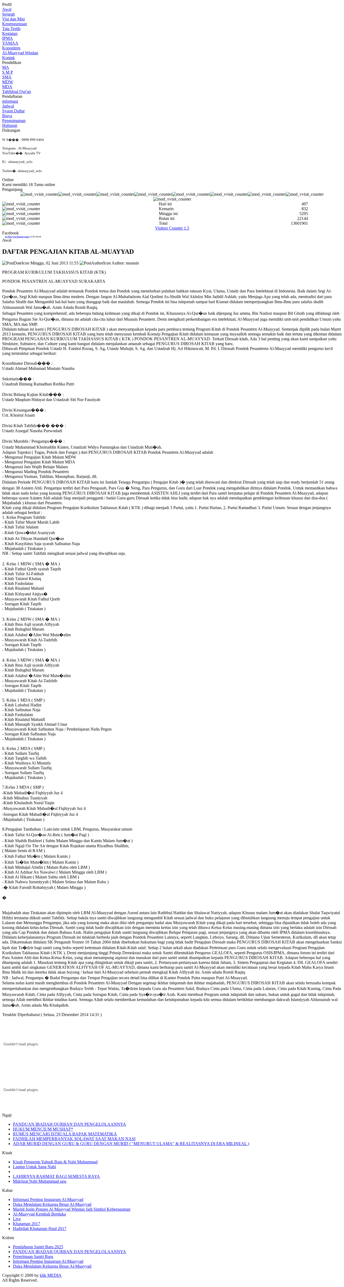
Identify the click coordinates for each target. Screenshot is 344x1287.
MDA (7, 86)
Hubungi (9, 125)
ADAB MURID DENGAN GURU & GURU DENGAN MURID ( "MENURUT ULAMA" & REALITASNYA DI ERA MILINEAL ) (131, 1143)
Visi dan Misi (13, 19)
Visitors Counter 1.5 (172, 228)
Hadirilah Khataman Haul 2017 (39, 1228)
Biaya (7, 115)
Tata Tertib (11, 28)
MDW (7, 82)
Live (17, 1219)
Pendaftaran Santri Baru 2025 (38, 1247)
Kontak (8, 57)
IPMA (7, 38)
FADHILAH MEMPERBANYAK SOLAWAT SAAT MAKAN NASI (74, 1138)
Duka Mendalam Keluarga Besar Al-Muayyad (52, 1204)
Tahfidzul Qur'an (16, 91)
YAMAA (10, 43)
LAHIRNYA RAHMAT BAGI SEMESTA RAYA (56, 1176)
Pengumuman (14, 120)
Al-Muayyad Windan (20, 53)
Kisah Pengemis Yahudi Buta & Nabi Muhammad (55, 1162)
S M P (7, 72)
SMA (7, 77)
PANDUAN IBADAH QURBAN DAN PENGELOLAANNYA (69, 1124)
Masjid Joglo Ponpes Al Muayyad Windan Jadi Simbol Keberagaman (71, 1209)
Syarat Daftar (13, 111)
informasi (10, 101)
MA (5, 67)
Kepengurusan (14, 24)
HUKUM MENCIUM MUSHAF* (43, 1129)
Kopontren (11, 48)
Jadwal (8, 106)
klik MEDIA (51, 1275)
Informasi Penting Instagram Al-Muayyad (48, 1199)
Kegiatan (9, 33)
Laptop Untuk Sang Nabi (34, 1166)
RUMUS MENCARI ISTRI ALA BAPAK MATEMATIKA (65, 1134)
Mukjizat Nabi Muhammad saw (40, 1181)
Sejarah (8, 14)
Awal (6, 9)
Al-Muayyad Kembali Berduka (39, 1214)
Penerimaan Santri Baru (33, 1256)
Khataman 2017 (26, 1223)
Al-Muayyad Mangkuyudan (17, 236)
